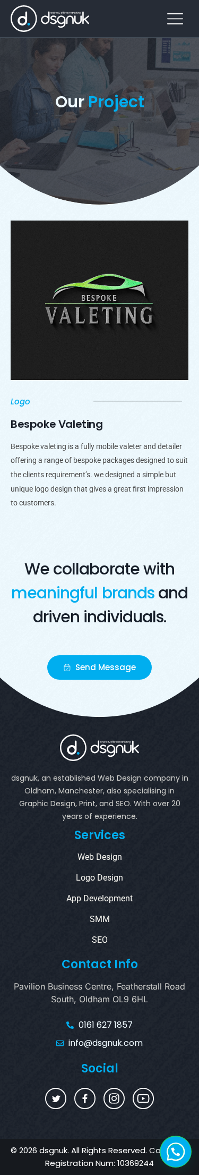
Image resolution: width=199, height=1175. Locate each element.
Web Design (99, 857)
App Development (99, 898)
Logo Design (99, 878)
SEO (100, 940)
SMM (100, 919)
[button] (175, 18)
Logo (20, 401)
